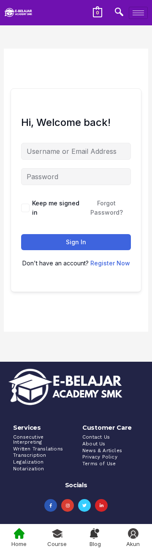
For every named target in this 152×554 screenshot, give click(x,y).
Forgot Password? (106, 207)
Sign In (76, 242)
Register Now (110, 263)
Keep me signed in (55, 207)
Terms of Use (99, 464)
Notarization (28, 469)
